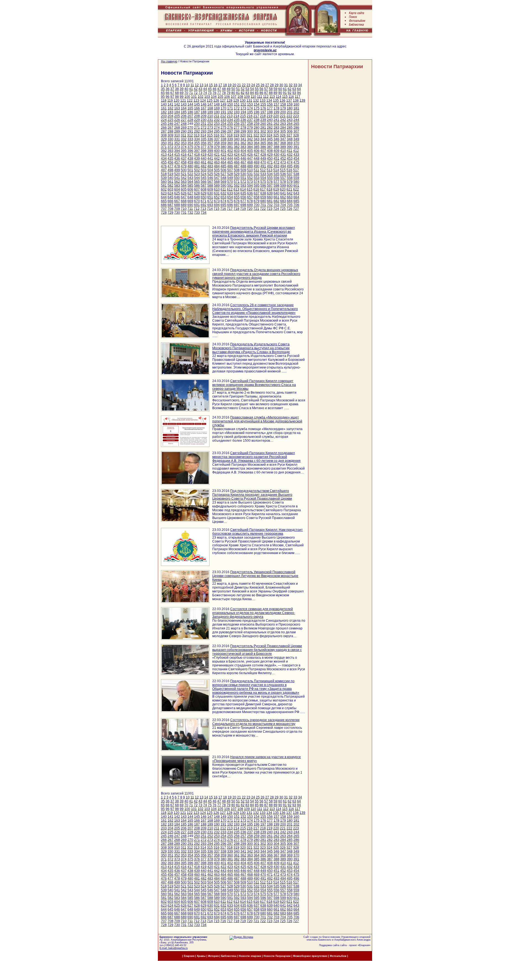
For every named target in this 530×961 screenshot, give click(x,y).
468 (250, 162)
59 (275, 89)
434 (164, 158)
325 (276, 135)
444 (230, 158)
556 (276, 178)
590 (223, 185)
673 (217, 201)
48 (224, 89)
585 (190, 185)
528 (230, 174)
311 (183, 135)
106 (227, 97)
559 (296, 178)
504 (210, 170)
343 (256, 139)
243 (290, 120)
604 (177, 189)
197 (263, 112)
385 (256, 147)
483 (210, 166)
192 (230, 112)
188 (203, 112)
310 (177, 135)
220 (276, 116)
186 (190, 112)
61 (285, 89)
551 (243, 178)
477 (170, 166)
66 (167, 93)
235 (237, 120)
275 (223, 127)
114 (278, 97)
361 (237, 143)
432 (290, 155)
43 (200, 89)
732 (190, 213)
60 (280, 89)
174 (250, 108)
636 (250, 193)
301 (256, 131)
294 (210, 131)
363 (250, 143)
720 (250, 209)
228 (190, 120)
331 (177, 139)
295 (217, 131)
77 (219, 93)
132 (256, 100)
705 (290, 205)
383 (243, 147)
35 (163, 89)
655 (237, 197)
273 (210, 127)
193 (237, 112)
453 (290, 158)
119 (170, 100)
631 (217, 193)
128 (229, 100)
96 (167, 97)
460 (197, 162)
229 (197, 120)
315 (210, 135)
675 (230, 201)
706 (296, 205)
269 (184, 127)
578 (283, 182)
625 (177, 193)
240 (270, 120)
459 (190, 162)
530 (243, 174)
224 (164, 120)
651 (210, 197)
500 (184, 170)
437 (184, 158)
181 (296, 108)
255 (230, 124)
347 (283, 139)
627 (190, 193)
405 (250, 151)
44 (205, 89)
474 (290, 162)
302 (263, 131)
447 (250, 158)
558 (290, 178)
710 (184, 209)
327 (289, 135)
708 (170, 209)
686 (164, 205)
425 (243, 155)
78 (224, 93)
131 (249, 100)
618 (269, 189)
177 (270, 108)
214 (236, 116)
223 (296, 116)
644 (164, 197)
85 (257, 93)
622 (296, 189)
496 (296, 166)
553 (256, 178)
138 (296, 100)
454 (296, 158)
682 (276, 201)
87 (266, 93)
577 (276, 182)
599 (283, 185)
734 (203, 213)
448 (256, 158)
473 (283, 162)
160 (296, 104)
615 (250, 189)
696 (230, 205)
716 (223, 209)
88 (271, 93)
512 (263, 170)
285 (290, 127)
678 (250, 201)
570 (230, 182)
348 (290, 139)
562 (177, 182)
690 (190, 205)
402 (230, 151)
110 (253, 97)
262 (276, 124)
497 (164, 170)
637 (256, 193)
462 (210, 162)
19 (230, 85)
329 (164, 139)
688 (177, 205)
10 (188, 85)
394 (177, 151)
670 (197, 201)
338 (223, 139)
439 (197, 158)
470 (263, 162)
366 (270, 143)
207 (190, 116)
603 (170, 189)
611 (223, 189)
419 (203, 155)
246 (170, 124)
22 (244, 85)
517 (296, 170)
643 (296, 193)
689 (184, 205)
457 (177, 162)
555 (270, 178)
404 (243, 151)
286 (296, 127)
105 (220, 97)
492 (270, 166)
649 (197, 197)
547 (217, 178)
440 (203, 158)
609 (210, 189)
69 (182, 93)
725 (283, 209)
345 (270, 139)
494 (283, 166)
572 (243, 182)
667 (177, 201)
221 (283, 116)
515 (283, 170)
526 (217, 174)
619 (276, 189)
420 (210, 155)
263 (283, 124)
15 (211, 85)
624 (170, 193)
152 (243, 104)
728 (164, 213)
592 (237, 185)
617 (263, 189)
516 (289, 170)
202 (296, 112)
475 (296, 162)
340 (237, 139)
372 (170, 147)
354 (190, 143)
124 (203, 100)
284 (283, 127)
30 (281, 85)
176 (263, 108)
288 (170, 131)
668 (184, 201)
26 (262, 85)
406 (256, 151)
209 (203, 116)
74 (205, 93)
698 (243, 205)
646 (177, 197)
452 (283, 158)
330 (170, 139)
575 (263, 182)
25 (258, 85)
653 (223, 197)
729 (170, 213)
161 (164, 108)
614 (243, 189)
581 (164, 185)
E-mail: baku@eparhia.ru (174, 948)
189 (210, 112)
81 (238, 93)
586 (197, 185)
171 (230, 108)
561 (170, 182)
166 (197, 108)
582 (170, 185)
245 (164, 124)
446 (243, 158)
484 (217, 166)
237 (250, 120)
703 (276, 205)
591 (230, 185)
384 (250, 147)
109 (247, 97)
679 (256, 201)
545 (203, 178)
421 (217, 155)
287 (164, 131)
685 (296, 201)
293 (203, 131)
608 (203, 189)
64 (299, 89)
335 (203, 139)
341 (243, 139)
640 (276, 193)
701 (263, 205)
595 (256, 185)
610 (217, 189)
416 (184, 155)
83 (247, 93)
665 (164, 201)
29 (277, 85)
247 (177, 124)
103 (207, 97)
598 (276, 185)
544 (197, 178)
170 (223, 108)
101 (194, 97)
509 (243, 170)
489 (250, 166)
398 (203, 151)
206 (184, 116)
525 (210, 174)
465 (230, 162)
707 (164, 209)
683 (283, 201)
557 (283, 178)
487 (237, 166)
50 (233, 89)
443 (223, 158)
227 (184, 120)
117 (297, 97)
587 (203, 185)
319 (236, 135)
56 (261, 89)
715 (216, 209)
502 (197, 170)
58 (271, 89)
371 (164, 147)
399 (210, 151)
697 (237, 205)
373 (177, 147)
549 (230, 178)
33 (295, 85)
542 (184, 178)
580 (296, 182)
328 (296, 135)
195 (250, 112)
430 (276, 155)
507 (230, 170)
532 (256, 174)
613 (236, 189)
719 (243, 209)
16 (216, 85)
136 (282, 100)
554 (263, 178)
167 (203, 108)
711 (190, 209)
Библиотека (229, 956)
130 (243, 100)
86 (261, 93)
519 (170, 174)
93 (294, 93)
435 (170, 158)
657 (250, 197)
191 (223, 112)
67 (172, 93)
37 (172, 89)
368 (283, 143)
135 (276, 100)
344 (263, 139)
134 (269, 100)
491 (263, 166)
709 (177, 209)
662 (283, 197)
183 (170, 112)
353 (184, 143)
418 (197, 155)
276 (230, 127)
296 (223, 131)
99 (182, 97)
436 (177, 158)
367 (276, 143)
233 (223, 120)
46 (214, 89)
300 (250, 131)
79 (228, 93)
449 (263, 158)
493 (276, 166)
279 (250, 127)
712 (197, 209)
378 (210, 147)
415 (177, 155)
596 (263, 185)
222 (289, 116)
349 (296, 139)
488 (243, 166)
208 (197, 116)
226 (177, 120)
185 (184, 112)
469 (256, 162)
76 (214, 93)
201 (290, 112)
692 (203, 205)
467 (243, 162)
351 (170, 143)
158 (283, 104)
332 (184, 139)
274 (217, 127)
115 (285, 97)
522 (190, 174)
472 (276, 162)
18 (225, 85)
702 (270, 205)
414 (170, 155)
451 (276, 158)
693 (210, 205)
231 (210, 120)
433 (296, 155)
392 (164, 151)
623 (164, 193)
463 (217, 162)
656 (243, 197)
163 (177, 108)
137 (289, 100)
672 (210, 201)
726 (289, 209)
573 (250, 182)
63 (294, 89)
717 (230, 209)
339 (230, 139)
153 (250, 104)
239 (263, 120)
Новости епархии (250, 956)
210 (210, 116)
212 (223, 116)
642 (290, 193)
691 (197, 205)
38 (177, 89)
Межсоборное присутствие (310, 956)
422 (223, 155)
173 (243, 108)
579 (290, 182)
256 (237, 124)
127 (223, 100)
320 (243, 135)
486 (230, 166)
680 (263, 201)
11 (192, 85)
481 (197, 166)
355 (197, 143)
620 (283, 189)
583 (177, 185)
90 (280, 93)
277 (237, 127)
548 (223, 178)
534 (270, 174)
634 (237, 193)
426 (250, 155)
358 (217, 143)
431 (283, 155)
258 (250, 124)
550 (237, 178)
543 (190, 178)
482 (203, 166)
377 (203, 147)
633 (230, 193)
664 (296, 197)
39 (182, 89)
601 (296, 185)
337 (217, 139)
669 (190, 201)
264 (290, 124)
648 (190, 197)
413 (164, 155)
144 (190, 104)
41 (191, 89)
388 (276, 147)
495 (290, 166)
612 (230, 189)
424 (237, 155)
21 (239, 85)
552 (250, 178)
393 (170, 151)
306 (290, 131)
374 (184, 147)
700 (256, 205)
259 (256, 124)
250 (197, 124)
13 (201, 85)
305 (283, 131)
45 (210, 89)
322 (256, 135)
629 (203, 193)
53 (247, 89)
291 (190, 131)
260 (263, 124)
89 (275, 93)
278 (243, 127)
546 (210, 178)
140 (164, 104)
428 (263, 155)
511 (256, 170)
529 (237, 174)
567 (210, 182)
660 (270, 197)
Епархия (364, 945)
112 (266, 97)
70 (186, 93)
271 (197, 127)
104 (214, 97)
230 (203, 120)
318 (230, 135)
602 (164, 189)
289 (177, 131)
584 (184, 185)
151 (237, 104)
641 (283, 193)
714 (210, 209)
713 (203, 209)
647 (184, 197)
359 (223, 143)
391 (296, 147)
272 (203, 127)
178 (276, 108)
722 (263, 209)
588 (210, 185)
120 (176, 100)
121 (183, 100)
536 (283, 174)
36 (167, 89)
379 (217, 147)
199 (276, 112)
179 (283, 108)
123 (196, 100)
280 (256, 127)
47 (219, 89)
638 (263, 193)
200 (283, 112)
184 (177, 112)
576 (270, 182)
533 (263, 174)
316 (216, 135)
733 (197, 213)
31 (286, 85)
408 (270, 151)
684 (290, 201)
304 (276, 131)
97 (172, 97)
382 (237, 147)
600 (290, 185)
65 (163, 93)
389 (283, 147)
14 (206, 85)
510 (250, 170)
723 (269, 209)
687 (170, 205)
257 (243, 124)
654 (230, 197)
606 (190, 189)
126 (216, 100)
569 (223, 182)
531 (250, 174)
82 (243, 93)
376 (197, 147)
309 (170, 135)
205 (177, 116)
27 (267, 85)
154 (256, 104)
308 (164, 135)
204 (170, 116)
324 (269, 135)
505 (217, 170)
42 (196, 89)
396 (190, 151)
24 (253, 85)
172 (237, 108)
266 (164, 127)
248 (184, 124)
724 (276, 209)
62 (290, 89)
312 (190, 135)
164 (184, 108)
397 (197, 151)
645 (170, 197)
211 (216, 116)
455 (164, 162)
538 (296, 174)
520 (177, 174)
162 (170, 108)
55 (257, 89)
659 (263, 197)
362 (243, 143)
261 (270, 124)
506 (223, 170)
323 (263, 135)
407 (263, 151)
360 (230, 143)
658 (256, 197)
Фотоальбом (338, 956)
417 (190, 155)
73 (200, 93)
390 (290, 147)
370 (296, 143)
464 (223, 162)
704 (283, 205)
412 (296, 151)
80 (233, 93)
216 (250, 116)
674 (223, 201)
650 (203, 197)
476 (164, 166)
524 (203, 174)
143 (184, 104)
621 (289, 189)
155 (263, 104)
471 (270, 162)
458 (184, 162)
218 (263, 116)
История (213, 956)
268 (177, 127)
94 (299, 93)
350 (164, 143)
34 (300, 85)
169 (217, 108)
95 (163, 97)
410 (283, 151)
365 (263, 143)
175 (256, 108)
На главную (169, 61)
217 (256, 116)
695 (223, 205)
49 (228, 89)
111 (259, 97)
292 (197, 131)
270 (190, 127)
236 (243, 120)
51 (238, 89)
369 (290, 143)
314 (203, 135)
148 (217, 104)
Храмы (201, 956)
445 (237, 158)
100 (187, 97)
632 (223, 193)
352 (177, 143)
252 (210, 124)
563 (184, 182)
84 (252, 93)
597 (270, 185)
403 (237, 151)
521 (184, 174)
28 (272, 85)
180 (290, 108)
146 (203, 104)
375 (190, 147)
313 (197, 135)
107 (234, 97)
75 (210, 93)
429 (270, 155)
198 (270, 112)
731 (184, 213)
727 (296, 209)
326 (283, 135)
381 (230, 147)
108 (240, 97)
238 (256, 120)
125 (210, 100)
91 (285, 93)
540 (170, 178)
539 (164, 178)
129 (236, 100)
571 (237, 182)
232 (217, 120)
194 (243, 112)
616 (256, 189)
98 (177, 97)
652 (217, 197)
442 (217, 158)
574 (256, 182)
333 (190, 139)
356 (203, 143)
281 (263, 127)
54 (252, 89)
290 (184, 131)
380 (223, 147)
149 (223, 104)
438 (190, 158)
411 (289, 151)
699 (250, 205)
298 (237, 131)
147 (210, 104)
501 (190, 170)
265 (296, 124)
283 (276, 127)
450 (270, 158)
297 (230, 131)
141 (170, 104)
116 (291, 97)
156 (270, 104)
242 (283, 120)
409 (276, 151)
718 (236, 209)
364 (256, 143)
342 (250, 139)
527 (223, 174)
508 (237, 170)
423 (230, 155)
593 (243, 185)
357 (210, 143)
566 (203, 182)
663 (290, 197)
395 (184, 151)
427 (256, 155)
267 (170, 127)
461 (203, 162)
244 (296, 120)
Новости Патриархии (337, 66)
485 (223, 166)
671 (203, 201)
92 (290, 93)
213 (230, 116)
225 (170, 120)
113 (272, 97)
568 (217, 182)
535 (276, 174)
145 (197, 104)
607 (197, 189)
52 (243, 89)
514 (276, 170)
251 (203, 124)
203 (164, 116)
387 (270, 147)
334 (197, 139)
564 (190, 182)
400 (217, 151)
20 (234, 85)
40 (186, 89)
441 (210, 158)
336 (210, 139)
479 (184, 166)
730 (177, 213)
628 (197, 193)
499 (177, 170)
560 (164, 182)
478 (177, 166)
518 (164, 174)
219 (269, 116)
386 (263, 147)
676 (237, 201)
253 (217, 124)
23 (248, 85)
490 (256, 166)
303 (270, 131)
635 (243, 193)
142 (177, 104)
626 (184, 193)
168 (210, 108)
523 (197, 174)
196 (256, 112)
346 (276, 139)
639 (270, 193)
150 (230, 104)
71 (191, 93)
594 (250, 185)
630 (210, 193)
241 (276, 120)
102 (200, 97)
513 (269, 170)
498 (170, 170)
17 (220, 85)
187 (197, 112)
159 (290, 104)
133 (263, 100)
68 (177, 93)
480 (190, 166)
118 (163, 100)
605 (184, 189)
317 (223, 135)
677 (243, 201)
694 (217, 205)
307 (296, 131)
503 (203, 170)
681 (270, 201)
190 (217, 112)
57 (266, 89)
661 (276, 197)
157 (276, 104)
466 (237, 162)
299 (243, 131)
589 (217, 185)
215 (243, 116)
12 (197, 85)
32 (291, 85)
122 (190, 100)
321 (250, 135)
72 (196, 93)
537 (290, 174)
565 (197, 182)
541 (177, 178)
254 (223, 124)
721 (256, 209)
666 (170, 201)
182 (164, 112)
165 (190, 108)
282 (270, 127)
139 (302, 100)
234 (230, 120)
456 (170, 162)
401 (223, 151)
